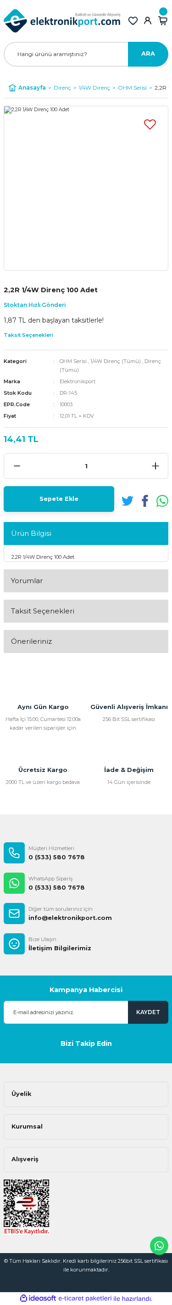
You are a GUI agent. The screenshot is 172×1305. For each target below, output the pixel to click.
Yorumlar (27, 580)
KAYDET (148, 1012)
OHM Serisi (73, 361)
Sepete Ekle (58, 498)
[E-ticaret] (85, 1298)
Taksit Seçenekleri (42, 611)
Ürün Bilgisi (31, 533)
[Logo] (62, 21)
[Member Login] (148, 21)
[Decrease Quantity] (16, 466)
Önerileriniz (31, 641)
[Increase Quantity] (155, 466)
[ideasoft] (38, 1298)
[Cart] (162, 20)
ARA (148, 53)
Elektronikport (77, 381)
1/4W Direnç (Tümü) (115, 361)
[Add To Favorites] (150, 124)
